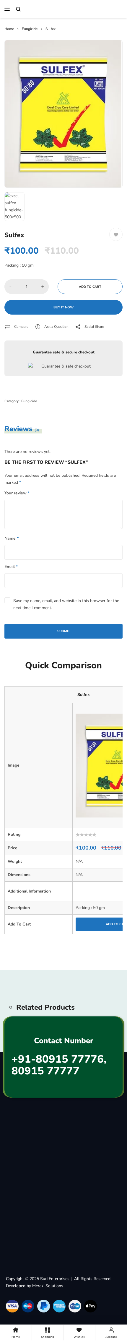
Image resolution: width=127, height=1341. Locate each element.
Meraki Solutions (47, 1286)
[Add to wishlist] (116, 234)
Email (11, 566)
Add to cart (90, 287)
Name (11, 538)
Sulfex (83, 694)
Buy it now (63, 307)
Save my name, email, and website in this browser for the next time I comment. (66, 604)
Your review (17, 493)
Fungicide (30, 28)
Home (9, 28)
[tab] (26, 428)
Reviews (21, 428)
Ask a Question (56, 326)
